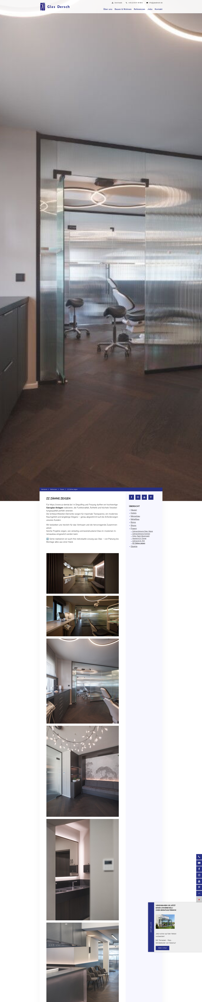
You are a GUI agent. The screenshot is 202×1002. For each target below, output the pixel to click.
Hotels (133, 513)
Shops (133, 525)
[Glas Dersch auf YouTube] (144, 497)
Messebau (135, 516)
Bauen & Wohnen (123, 9)
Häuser (134, 510)
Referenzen (139, 9)
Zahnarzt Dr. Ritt (138, 541)
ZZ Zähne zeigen (138, 543)
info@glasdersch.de (155, 3)
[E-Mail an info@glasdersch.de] (199, 863)
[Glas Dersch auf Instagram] (137, 497)
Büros (133, 522)
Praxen (62, 489)
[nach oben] (199, 893)
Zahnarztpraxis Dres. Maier (142, 531)
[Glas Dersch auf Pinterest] (150, 497)
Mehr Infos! (162, 948)
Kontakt (158, 9)
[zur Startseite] (58, 6)
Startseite (44, 489)
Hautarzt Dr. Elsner (139, 538)
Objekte (134, 546)
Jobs (150, 9)
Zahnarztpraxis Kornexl (141, 534)
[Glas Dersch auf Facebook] (131, 497)
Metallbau (135, 519)
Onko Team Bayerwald (141, 536)
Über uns (107, 9)
